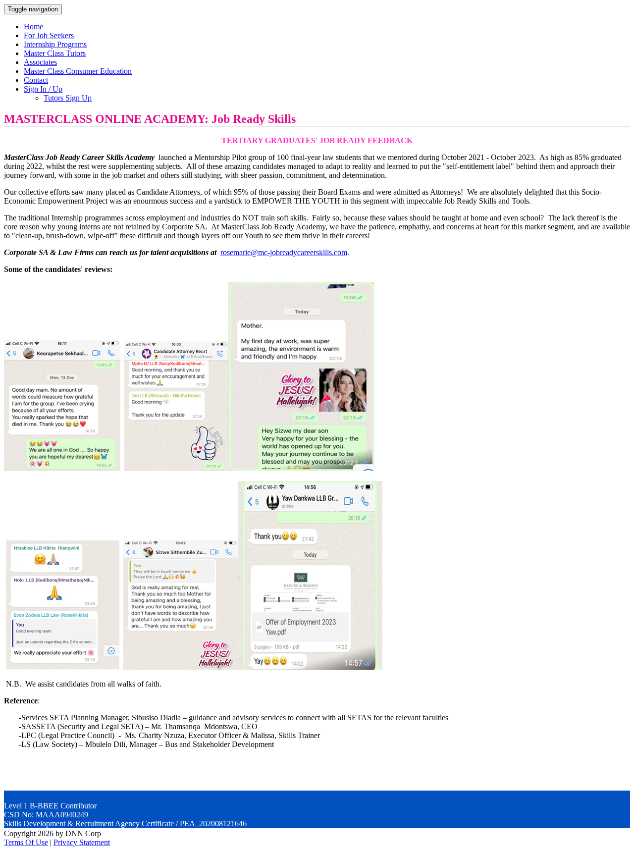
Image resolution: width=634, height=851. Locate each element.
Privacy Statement (81, 842)
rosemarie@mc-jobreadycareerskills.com (283, 252)
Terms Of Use (26, 842)
